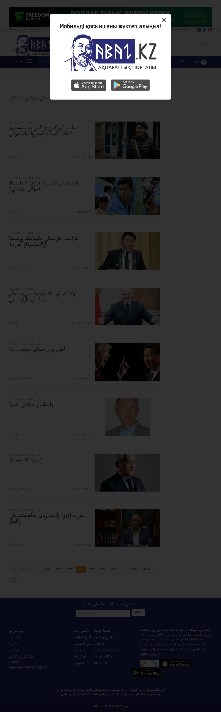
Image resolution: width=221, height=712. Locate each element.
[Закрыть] (165, 21)
